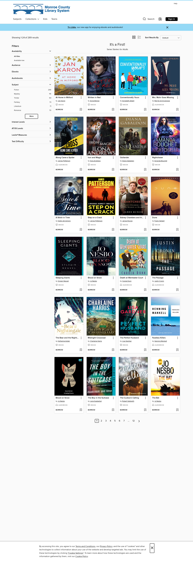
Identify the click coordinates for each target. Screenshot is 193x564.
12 (133, 420)
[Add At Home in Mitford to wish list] (80, 109)
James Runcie (127, 221)
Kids (45, 19)
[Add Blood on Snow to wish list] (113, 290)
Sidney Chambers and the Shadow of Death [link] (132, 217)
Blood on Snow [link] (95, 278)
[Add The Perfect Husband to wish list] (145, 350)
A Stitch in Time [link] (63, 217)
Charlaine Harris (96, 341)
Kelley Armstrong (64, 221)
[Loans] (160, 19)
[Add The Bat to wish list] (177, 410)
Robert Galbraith (128, 401)
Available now (19, 60)
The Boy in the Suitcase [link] (98, 398)
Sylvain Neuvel (63, 281)
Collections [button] (31, 19)
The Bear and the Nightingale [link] (68, 338)
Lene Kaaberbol (96, 401)
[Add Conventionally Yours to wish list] (145, 109)
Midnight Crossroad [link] (97, 338)
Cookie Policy (81, 556)
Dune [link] (154, 217)
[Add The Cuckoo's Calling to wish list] (145, 410)
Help (175, 4)
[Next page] (139, 420)
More (31, 116)
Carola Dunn (126, 281)
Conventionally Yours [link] (129, 97)
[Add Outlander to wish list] (145, 169)
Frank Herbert (159, 221)
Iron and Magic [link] (94, 157)
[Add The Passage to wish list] (177, 290)
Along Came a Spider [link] (65, 157)
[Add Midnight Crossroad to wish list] (113, 350)
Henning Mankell (160, 341)
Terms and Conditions (85, 546)
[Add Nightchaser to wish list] (177, 169)
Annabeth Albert (128, 101)
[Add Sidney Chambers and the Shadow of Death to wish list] (145, 229)
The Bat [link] (155, 398)
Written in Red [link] (94, 97)
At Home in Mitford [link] (64, 97)
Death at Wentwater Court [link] (131, 278)
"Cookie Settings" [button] (76, 553)
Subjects (17, 19)
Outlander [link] (124, 157)
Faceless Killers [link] (159, 338)
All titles (17, 56)
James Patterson (64, 161)
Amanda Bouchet (160, 161)
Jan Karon (61, 101)
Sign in (171, 19)
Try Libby (72, 27)
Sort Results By (152, 37)
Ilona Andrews (95, 161)
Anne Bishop (94, 101)
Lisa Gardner (127, 341)
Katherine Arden (64, 341)
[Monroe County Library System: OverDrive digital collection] (42, 9)
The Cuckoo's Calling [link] (129, 398)
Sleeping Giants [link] (63, 278)
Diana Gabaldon (128, 161)
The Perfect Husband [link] (129, 338)
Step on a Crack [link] (95, 217)
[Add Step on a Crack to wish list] (113, 229)
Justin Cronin (159, 281)
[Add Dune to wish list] (177, 229)
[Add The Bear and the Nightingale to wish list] (80, 350)
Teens (54, 19)
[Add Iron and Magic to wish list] (113, 169)
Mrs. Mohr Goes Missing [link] (163, 97)
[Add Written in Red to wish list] (113, 109)
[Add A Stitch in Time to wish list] (80, 229)
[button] (148, 19)
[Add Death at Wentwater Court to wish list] (145, 290)
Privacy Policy (106, 546)
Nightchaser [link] (157, 157)
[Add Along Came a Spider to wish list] (80, 169)
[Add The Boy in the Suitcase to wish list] (113, 410)
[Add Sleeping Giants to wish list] (80, 290)
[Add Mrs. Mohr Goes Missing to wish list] (177, 109)
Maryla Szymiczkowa (162, 101)
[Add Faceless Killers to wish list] (177, 350)
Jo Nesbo (93, 281)
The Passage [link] (157, 278)
